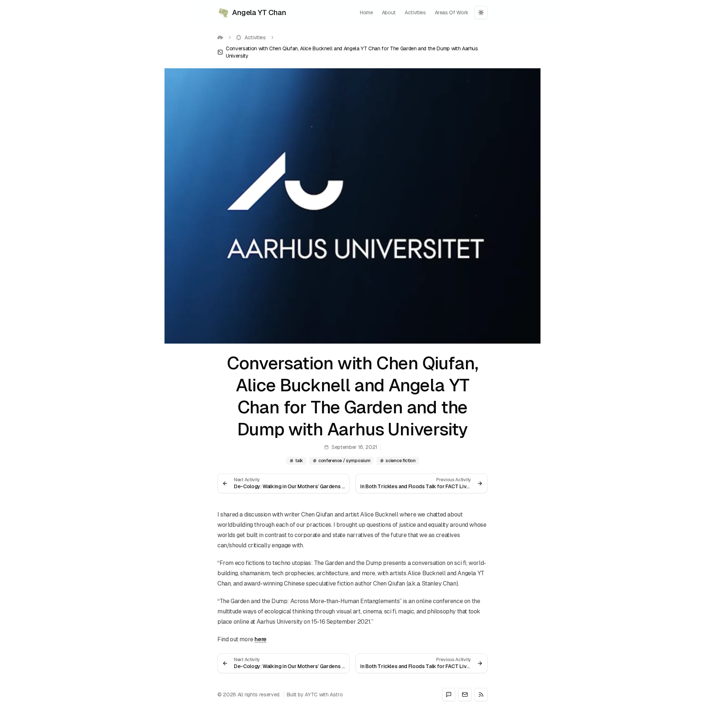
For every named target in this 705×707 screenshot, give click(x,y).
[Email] (464, 694)
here (260, 639)
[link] (352, 52)
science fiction (401, 460)
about (389, 12)
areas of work (452, 12)
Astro (336, 694)
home (366, 12)
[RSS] (481, 694)
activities (415, 12)
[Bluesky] (448, 694)
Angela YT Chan (259, 12)
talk (299, 460)
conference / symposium (344, 460)
